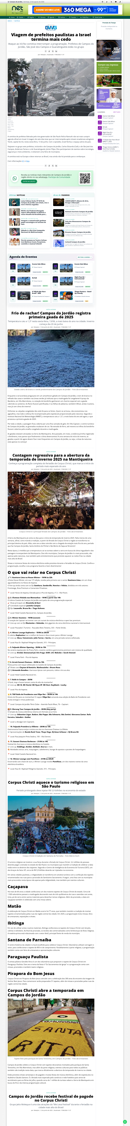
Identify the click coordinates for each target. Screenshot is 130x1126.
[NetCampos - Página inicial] (17, 9)
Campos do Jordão (37, 272)
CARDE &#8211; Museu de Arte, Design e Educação (77, 202)
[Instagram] (102, 2)
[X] (111, 2)
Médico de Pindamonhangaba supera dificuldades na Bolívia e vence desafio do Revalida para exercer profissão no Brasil (33, 212)
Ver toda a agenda (84, 257)
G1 (23, 161)
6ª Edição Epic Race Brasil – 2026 (39, 292)
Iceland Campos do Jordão (75, 242)
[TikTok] (120, 2)
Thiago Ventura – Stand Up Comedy (83, 292)
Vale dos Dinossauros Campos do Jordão (78, 222)
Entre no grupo (29, 181)
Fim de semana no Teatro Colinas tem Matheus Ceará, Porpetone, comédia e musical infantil (34, 242)
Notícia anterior (51, 309)
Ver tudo (116, 112)
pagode (41, 1075)
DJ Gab (34, 278)
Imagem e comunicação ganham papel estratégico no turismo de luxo (33, 222)
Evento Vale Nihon (38, 264)
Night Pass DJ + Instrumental (80, 278)
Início (10, 21)
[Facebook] (107, 2)
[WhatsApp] (45, 51)
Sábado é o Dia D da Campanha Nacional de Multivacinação (33, 231)
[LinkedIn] (56, 51)
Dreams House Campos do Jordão (78, 232)
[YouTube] (115, 2)
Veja (27, 161)
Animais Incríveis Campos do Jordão (79, 212)
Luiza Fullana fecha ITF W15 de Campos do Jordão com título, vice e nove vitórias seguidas (35, 202)
